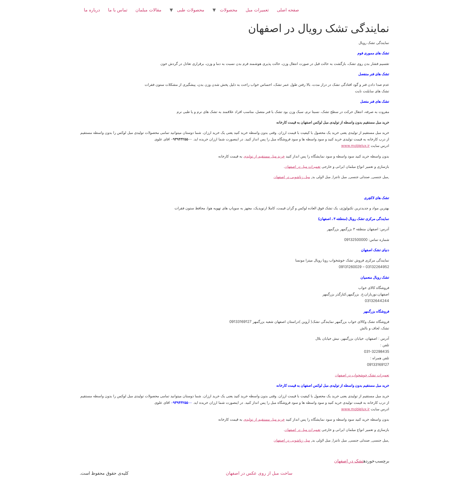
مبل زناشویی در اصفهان (292, 177)
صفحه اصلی (288, 9)
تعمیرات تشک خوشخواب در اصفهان (362, 375)
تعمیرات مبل (257, 9)
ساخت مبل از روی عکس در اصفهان (259, 473)
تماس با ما (117, 9)
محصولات (228, 9)
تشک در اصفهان (348, 461)
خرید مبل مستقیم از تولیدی (264, 156)
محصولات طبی (190, 9)
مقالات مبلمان (148, 9)
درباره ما (92, 9)
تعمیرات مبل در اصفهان (303, 166)
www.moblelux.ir (355, 145)
